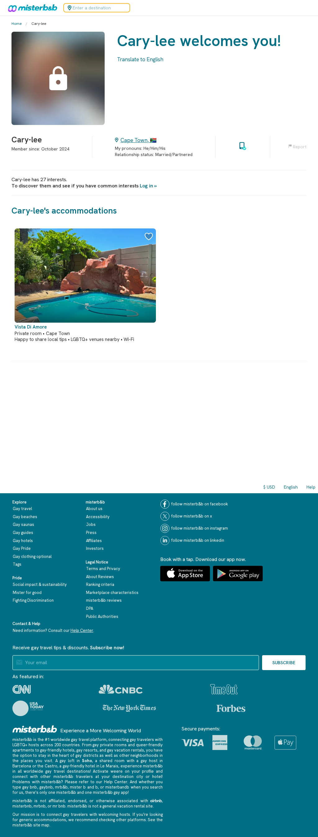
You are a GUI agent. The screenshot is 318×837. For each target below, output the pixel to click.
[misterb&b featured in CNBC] (121, 689)
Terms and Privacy (103, 568)
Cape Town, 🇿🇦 (138, 140)
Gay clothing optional (32, 556)
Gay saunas (23, 524)
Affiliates (94, 540)
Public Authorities (102, 616)
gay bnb (29, 787)
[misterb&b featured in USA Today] (28, 708)
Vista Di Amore (31, 327)
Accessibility (98, 516)
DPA (89, 608)
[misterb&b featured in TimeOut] (224, 689)
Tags (17, 564)
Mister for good (27, 592)
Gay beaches (25, 516)
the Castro (47, 766)
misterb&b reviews (104, 600)
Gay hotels (23, 540)
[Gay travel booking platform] (34, 729)
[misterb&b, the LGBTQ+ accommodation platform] (31, 8)
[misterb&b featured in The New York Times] (129, 708)
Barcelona (21, 766)
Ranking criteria (100, 584)
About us (94, 508)
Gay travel (22, 508)
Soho (87, 760)
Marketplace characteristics (112, 592)
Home (16, 23)
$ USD (269, 487)
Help (311, 487)
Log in (146, 185)
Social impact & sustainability (40, 584)
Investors (95, 548)
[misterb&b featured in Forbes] (231, 708)
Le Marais (109, 766)
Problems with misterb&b (36, 781)
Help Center (81, 630)
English (291, 487)
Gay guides (23, 532)
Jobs (91, 524)
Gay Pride (22, 548)
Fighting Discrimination (33, 600)
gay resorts (87, 750)
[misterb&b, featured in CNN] (21, 689)
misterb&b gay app (110, 792)
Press (91, 532)
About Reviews (100, 576)
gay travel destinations (67, 771)
